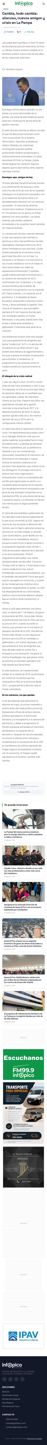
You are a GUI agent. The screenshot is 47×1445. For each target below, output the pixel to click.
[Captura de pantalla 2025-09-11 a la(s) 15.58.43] (23, 1167)
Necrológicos (7, 1403)
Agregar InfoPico (25, 792)
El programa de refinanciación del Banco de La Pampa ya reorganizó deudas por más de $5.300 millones (23, 1016)
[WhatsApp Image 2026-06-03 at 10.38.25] (23, 1113)
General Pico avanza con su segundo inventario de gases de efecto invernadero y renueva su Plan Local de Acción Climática (23, 943)
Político (5, 9)
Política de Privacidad (34, 1439)
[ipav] (23, 1336)
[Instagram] (10, 1379)
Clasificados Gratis (10, 1395)
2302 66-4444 (12, 1419)
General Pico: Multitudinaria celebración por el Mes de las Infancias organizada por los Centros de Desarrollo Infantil (22, 980)
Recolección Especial (11, 1399)
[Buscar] (43, 4)
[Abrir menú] (3, 3)
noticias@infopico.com (16, 1423)
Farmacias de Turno (10, 1406)
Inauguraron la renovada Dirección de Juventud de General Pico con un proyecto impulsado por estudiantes (22, 907)
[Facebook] (4, 1379)
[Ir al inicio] (23, 4)
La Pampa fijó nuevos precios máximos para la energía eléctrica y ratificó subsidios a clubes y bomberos (23, 834)
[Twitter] (16, 1379)
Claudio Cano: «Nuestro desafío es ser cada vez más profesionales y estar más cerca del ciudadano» (23, 871)
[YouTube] (22, 1379)
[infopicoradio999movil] (23, 1064)
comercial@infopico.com (16, 1427)
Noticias (5, 1392)
